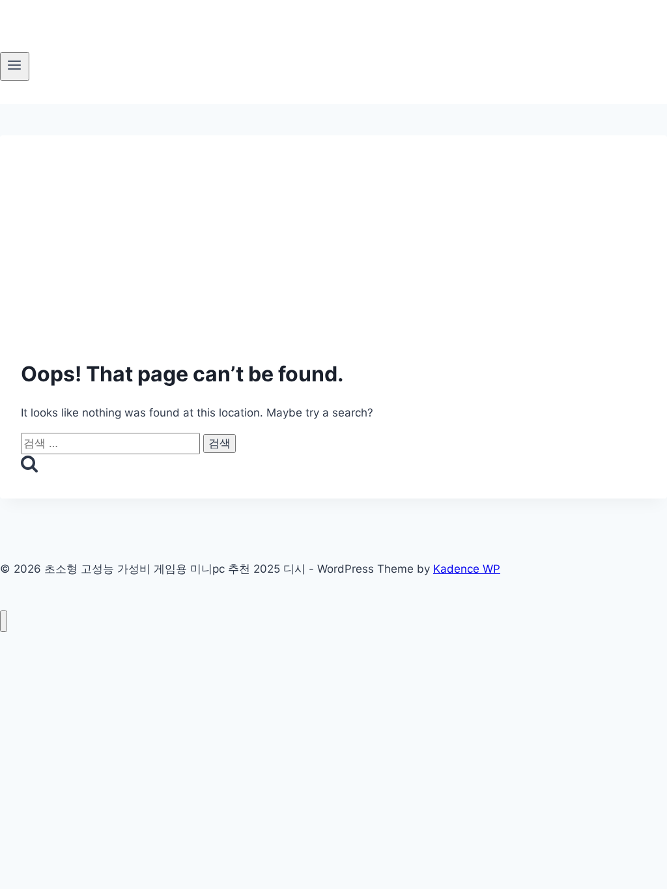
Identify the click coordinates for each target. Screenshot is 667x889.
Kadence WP (466, 568)
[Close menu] (3, 621)
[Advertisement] (333, 226)
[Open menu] (14, 66)
